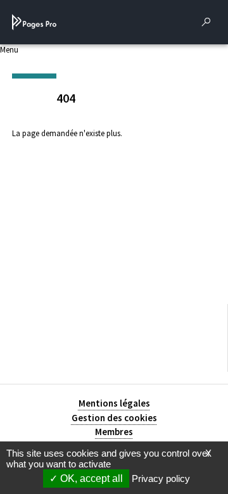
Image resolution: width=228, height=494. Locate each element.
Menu (9, 49)
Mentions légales (114, 403)
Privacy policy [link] (161, 478)
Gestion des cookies (114, 418)
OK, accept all (90, 478)
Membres (114, 432)
